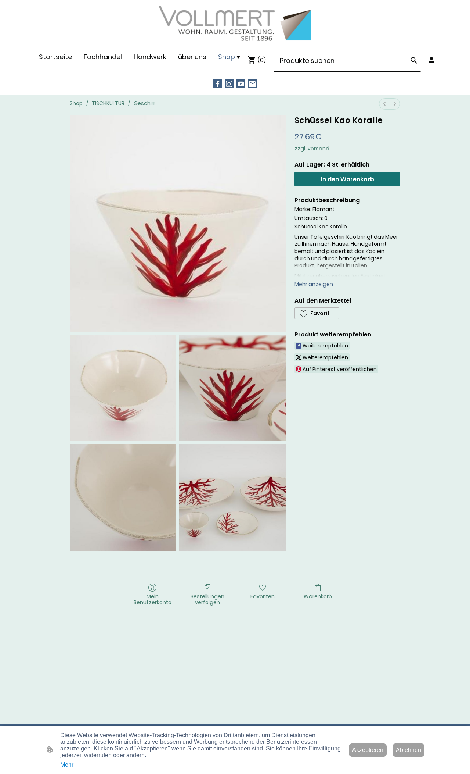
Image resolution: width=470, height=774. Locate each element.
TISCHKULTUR (108, 103)
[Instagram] (229, 83)
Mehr (66, 764)
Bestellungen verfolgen (207, 599)
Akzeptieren (367, 750)
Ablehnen (408, 750)
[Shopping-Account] (431, 60)
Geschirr (144, 103)
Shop (76, 103)
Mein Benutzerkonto (152, 599)
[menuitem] (384, 104)
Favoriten (262, 596)
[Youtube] (240, 83)
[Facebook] (217, 83)
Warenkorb (318, 596)
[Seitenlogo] (235, 24)
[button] (413, 60)
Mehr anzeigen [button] (313, 284)
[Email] (252, 83)
